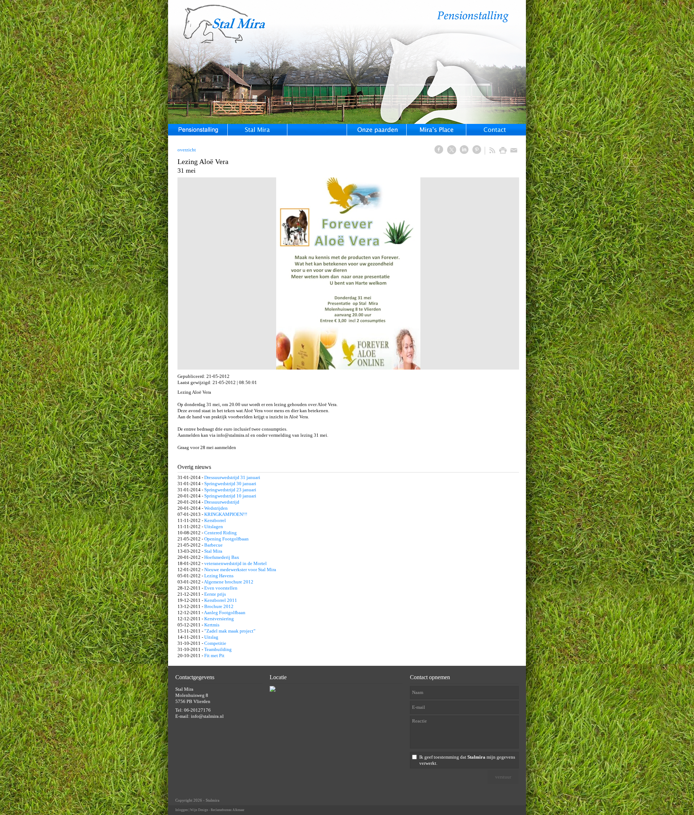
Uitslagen (213, 526)
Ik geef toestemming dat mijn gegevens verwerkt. (467, 760)
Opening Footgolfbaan (226, 539)
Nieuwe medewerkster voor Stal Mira (240, 569)
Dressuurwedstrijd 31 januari (232, 477)
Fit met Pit (214, 655)
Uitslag (211, 637)
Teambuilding (218, 649)
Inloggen (181, 810)
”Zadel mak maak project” (230, 631)
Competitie (215, 643)
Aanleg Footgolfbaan (224, 612)
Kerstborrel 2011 (220, 600)
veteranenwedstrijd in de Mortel (235, 563)
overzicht (186, 149)
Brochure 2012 (219, 606)
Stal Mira (213, 551)
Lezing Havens (219, 575)
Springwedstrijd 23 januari (230, 489)
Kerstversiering (219, 618)
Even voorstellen (220, 588)
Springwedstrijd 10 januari (230, 496)
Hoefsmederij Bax (221, 557)
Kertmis (211, 625)
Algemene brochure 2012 (228, 582)
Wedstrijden (216, 508)
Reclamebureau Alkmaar (227, 810)
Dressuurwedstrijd (221, 502)
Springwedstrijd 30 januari (230, 483)
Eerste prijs (215, 594)
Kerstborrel (215, 520)
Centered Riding (220, 532)
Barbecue (213, 545)
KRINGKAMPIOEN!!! (225, 514)
